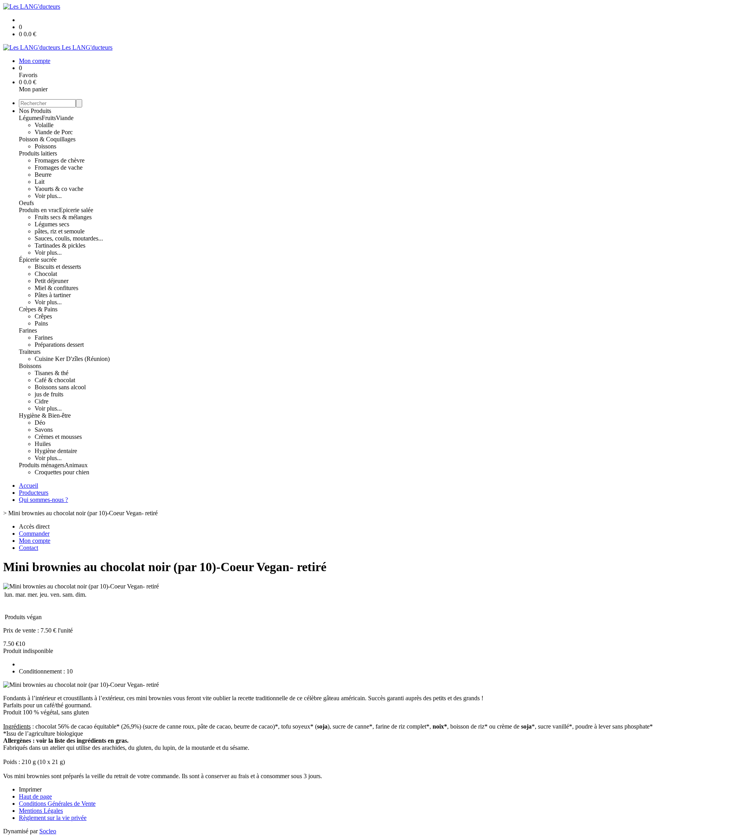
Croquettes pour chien (62, 472)
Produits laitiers (38, 153)
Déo (40, 422)
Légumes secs (52, 224)
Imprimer (30, 789)
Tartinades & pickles (60, 245)
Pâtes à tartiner (53, 295)
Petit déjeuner (51, 280)
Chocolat (46, 273)
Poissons (45, 146)
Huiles (43, 443)
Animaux (76, 465)
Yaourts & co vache (59, 188)
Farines (28, 330)
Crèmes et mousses (58, 436)
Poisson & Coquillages (47, 139)
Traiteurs (30, 351)
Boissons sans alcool (60, 387)
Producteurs (33, 492)
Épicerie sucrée (38, 259)
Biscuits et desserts (58, 266)
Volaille (44, 125)
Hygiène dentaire (56, 451)
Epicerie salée (76, 210)
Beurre (43, 174)
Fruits (49, 118)
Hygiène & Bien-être (45, 415)
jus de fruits (49, 394)
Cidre (41, 401)
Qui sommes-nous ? (43, 499)
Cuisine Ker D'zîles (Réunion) (72, 358)
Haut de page (35, 796)
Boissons (30, 366)
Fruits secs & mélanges (63, 217)
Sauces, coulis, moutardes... (69, 238)
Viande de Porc (54, 132)
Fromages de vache (59, 167)
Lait (39, 181)
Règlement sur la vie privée (53, 817)
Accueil (28, 485)
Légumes (30, 118)
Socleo (47, 831)
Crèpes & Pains (38, 309)
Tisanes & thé (51, 373)
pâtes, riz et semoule (60, 231)
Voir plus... (48, 195)
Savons (44, 429)
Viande (65, 118)
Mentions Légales (41, 810)
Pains (41, 323)
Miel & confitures (56, 288)
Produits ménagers (41, 465)
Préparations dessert (59, 344)
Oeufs (26, 203)
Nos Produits (35, 110)
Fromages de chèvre (60, 160)
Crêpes (43, 316)
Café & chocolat (55, 380)
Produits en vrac (39, 210)
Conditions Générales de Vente (57, 803)
